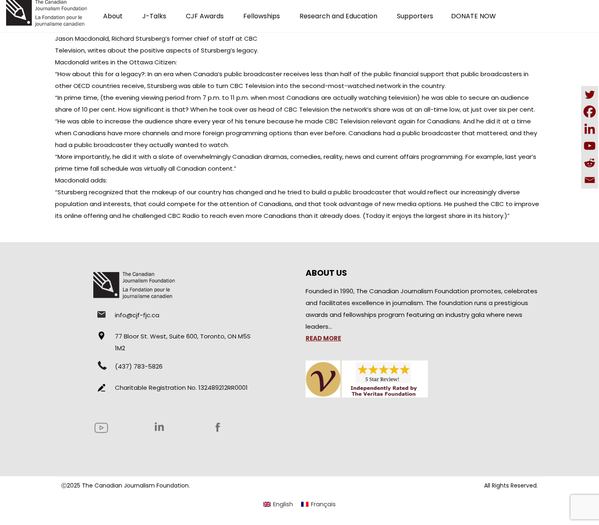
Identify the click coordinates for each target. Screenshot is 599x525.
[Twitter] (589, 94)
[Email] (589, 180)
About (113, 16)
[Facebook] (589, 111)
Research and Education (338, 16)
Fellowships (261, 16)
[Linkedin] (589, 128)
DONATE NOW (473, 16)
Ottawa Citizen (152, 62)
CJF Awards (205, 16)
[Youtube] (589, 145)
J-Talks (154, 16)
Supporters (415, 16)
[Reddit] (589, 162)
